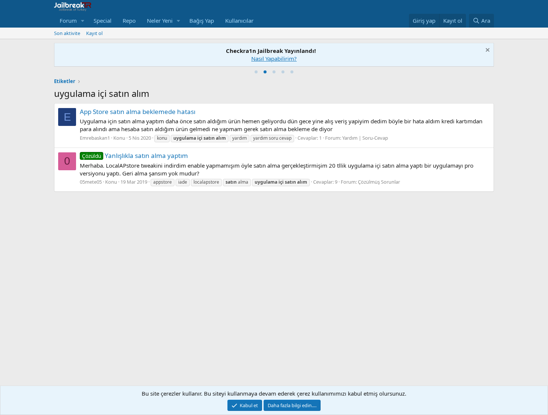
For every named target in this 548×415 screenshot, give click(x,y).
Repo (129, 20)
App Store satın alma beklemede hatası (137, 111)
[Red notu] (487, 51)
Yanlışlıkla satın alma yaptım (135, 155)
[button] (83, 21)
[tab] (256, 71)
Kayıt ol (94, 33)
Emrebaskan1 (95, 137)
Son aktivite (67, 33)
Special (102, 20)
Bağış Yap (201, 20)
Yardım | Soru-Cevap (365, 137)
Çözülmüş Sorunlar (379, 181)
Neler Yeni (160, 20)
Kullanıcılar (239, 20)
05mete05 (91, 181)
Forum (68, 20)
